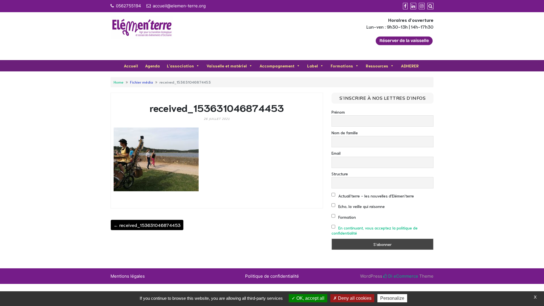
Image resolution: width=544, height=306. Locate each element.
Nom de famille (345, 132)
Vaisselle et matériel (227, 65)
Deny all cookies (354, 298)
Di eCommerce (402, 276)
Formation (346, 217)
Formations (342, 65)
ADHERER (410, 65)
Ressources (377, 65)
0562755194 (128, 5)
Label (312, 65)
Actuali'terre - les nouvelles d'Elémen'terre (375, 195)
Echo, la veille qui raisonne (361, 206)
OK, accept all (309, 298)
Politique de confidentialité (272, 276)
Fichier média (141, 82)
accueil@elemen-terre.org (179, 5)
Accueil (131, 65)
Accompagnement (277, 65)
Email (336, 153)
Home (119, 82)
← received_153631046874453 (147, 225)
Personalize (392, 298)
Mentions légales (127, 276)
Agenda (152, 65)
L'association (180, 65)
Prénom (338, 111)
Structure (340, 173)
